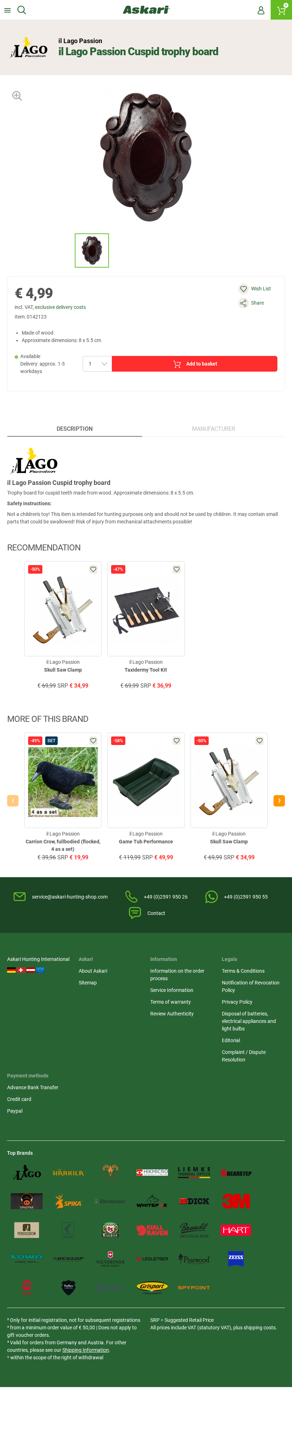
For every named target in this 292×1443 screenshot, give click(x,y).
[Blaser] (110, 1288)
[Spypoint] (194, 1288)
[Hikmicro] (152, 1173)
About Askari (93, 971)
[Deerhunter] (110, 1201)
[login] (261, 10)
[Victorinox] (110, 1259)
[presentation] (68, 250)
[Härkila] (69, 1173)
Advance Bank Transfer (32, 1087)
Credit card (19, 1099)
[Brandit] (194, 1230)
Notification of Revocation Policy (251, 986)
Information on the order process (177, 974)
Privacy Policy (237, 1002)
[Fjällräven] (152, 1230)
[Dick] (194, 1201)
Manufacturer (213, 428)
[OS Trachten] (110, 1230)
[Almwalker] (110, 1173)
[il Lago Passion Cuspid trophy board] (92, 250)
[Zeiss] (236, 1259)
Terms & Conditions (243, 971)
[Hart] (236, 1230)
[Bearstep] (236, 1173)
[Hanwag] (27, 1288)
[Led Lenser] (152, 1259)
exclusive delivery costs (60, 307)
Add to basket (201, 364)
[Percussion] (27, 1230)
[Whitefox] (152, 1201)
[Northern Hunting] (69, 1288)
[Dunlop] (69, 1259)
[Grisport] (152, 1288)
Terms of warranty (170, 1002)
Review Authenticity (172, 1014)
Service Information (171, 990)
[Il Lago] (27, 1173)
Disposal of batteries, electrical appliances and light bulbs (249, 1021)
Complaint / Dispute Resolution (244, 1055)
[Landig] (69, 1230)
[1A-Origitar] (27, 1201)
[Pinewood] (194, 1259)
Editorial (231, 1040)
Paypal (14, 1111)
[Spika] (69, 1201)
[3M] (236, 1201)
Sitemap (88, 983)
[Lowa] (27, 1259)
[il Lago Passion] (28, 47)
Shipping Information (85, 1350)
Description (75, 428)
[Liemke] (194, 1173)
